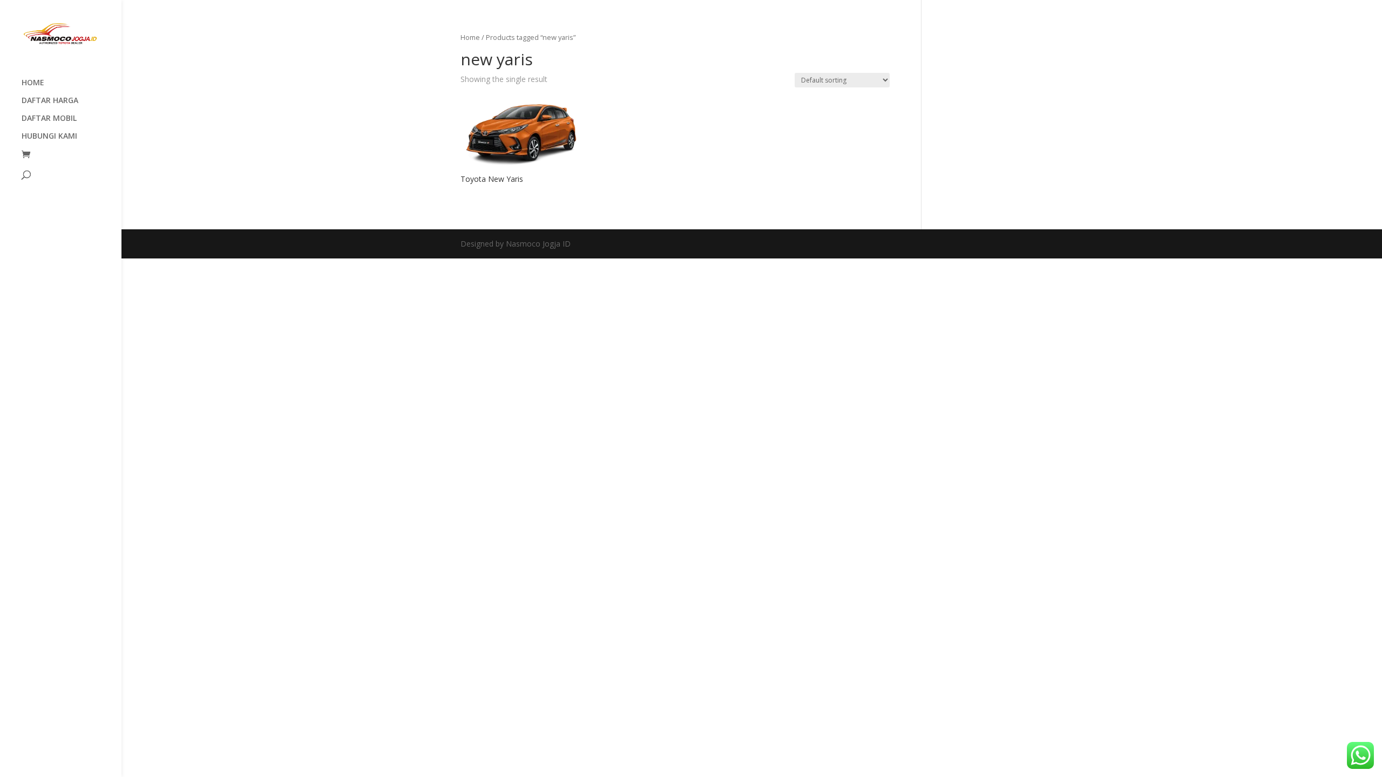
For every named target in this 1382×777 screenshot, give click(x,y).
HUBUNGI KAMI (49, 136)
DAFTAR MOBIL (49, 118)
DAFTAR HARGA (50, 101)
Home (470, 37)
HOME (33, 83)
